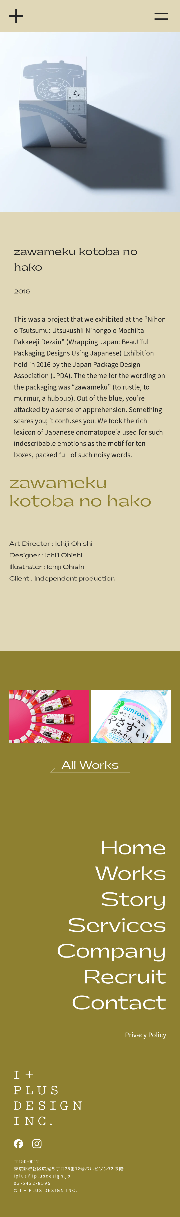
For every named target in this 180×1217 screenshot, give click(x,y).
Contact (119, 1003)
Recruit (124, 977)
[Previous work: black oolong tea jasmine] (49, 738)
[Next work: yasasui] (131, 738)
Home (133, 848)
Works (130, 874)
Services (117, 926)
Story (133, 900)
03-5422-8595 (32, 1183)
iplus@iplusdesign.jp (42, 1176)
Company (111, 951)
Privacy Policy (145, 1034)
